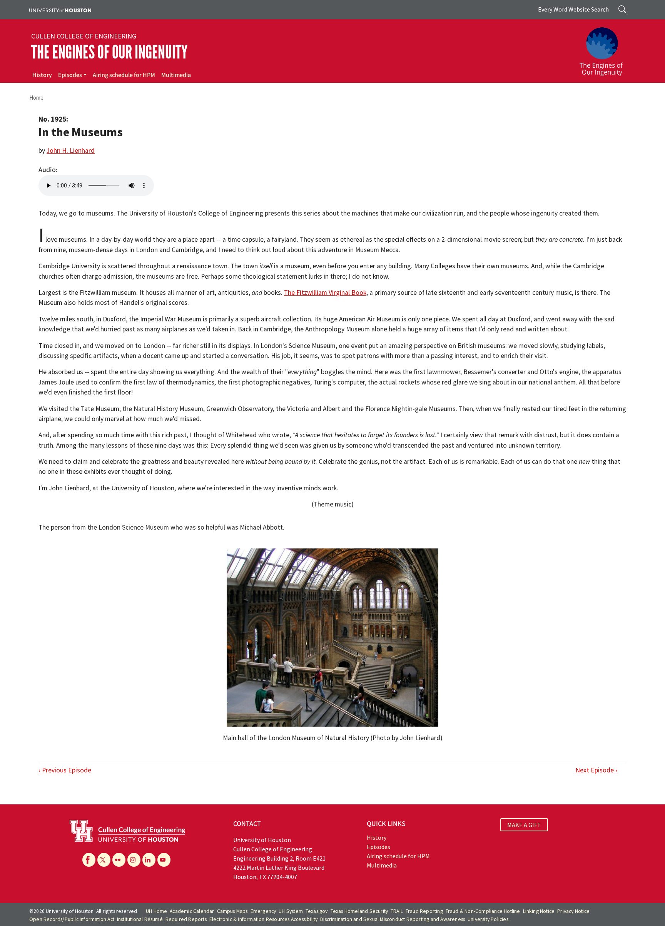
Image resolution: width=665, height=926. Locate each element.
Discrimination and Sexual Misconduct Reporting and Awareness (392, 919)
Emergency (263, 911)
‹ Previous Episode (64, 770)
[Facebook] (88, 860)
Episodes (70, 75)
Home (36, 97)
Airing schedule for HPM (124, 75)
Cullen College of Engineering (83, 36)
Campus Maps (232, 911)
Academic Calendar (192, 911)
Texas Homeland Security (359, 911)
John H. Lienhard (71, 150)
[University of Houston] (60, 9)
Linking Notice (539, 911)
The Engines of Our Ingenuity (109, 52)
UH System (291, 911)
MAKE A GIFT (524, 825)
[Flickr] (118, 860)
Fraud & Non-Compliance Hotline (483, 911)
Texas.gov (317, 911)
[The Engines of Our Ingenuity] (606, 48)
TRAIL (397, 911)
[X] (103, 860)
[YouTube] (163, 860)
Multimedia (176, 75)
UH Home (156, 911)
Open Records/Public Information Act (71, 919)
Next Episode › (596, 770)
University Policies (488, 919)
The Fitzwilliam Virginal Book (325, 292)
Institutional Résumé (140, 919)
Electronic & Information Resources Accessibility (263, 919)
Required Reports (186, 919)
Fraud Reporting (424, 911)
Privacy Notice (573, 911)
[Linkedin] (148, 860)
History (42, 75)
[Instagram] (133, 860)
